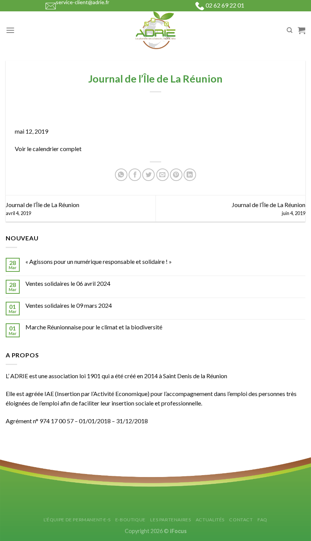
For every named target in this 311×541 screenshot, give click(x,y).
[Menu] (10, 30)
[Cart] (301, 30)
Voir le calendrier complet (48, 148)
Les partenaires (170, 519)
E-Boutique (130, 519)
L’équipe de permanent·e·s (77, 519)
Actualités (210, 519)
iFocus (178, 531)
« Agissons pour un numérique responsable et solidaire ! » (98, 261)
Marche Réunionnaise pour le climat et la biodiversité (93, 327)
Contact (241, 519)
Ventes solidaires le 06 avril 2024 (67, 283)
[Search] (289, 30)
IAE (49, 393)
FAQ (262, 519)
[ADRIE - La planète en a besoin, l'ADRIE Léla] (155, 30)
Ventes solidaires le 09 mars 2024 (68, 305)
